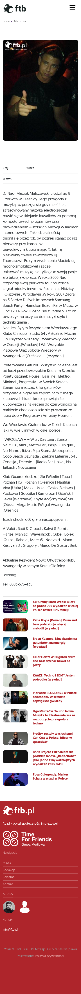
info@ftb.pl (10, 929)
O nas (7, 863)
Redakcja (9, 870)
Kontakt (8, 884)
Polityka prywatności (49, 956)
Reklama (8, 877)
